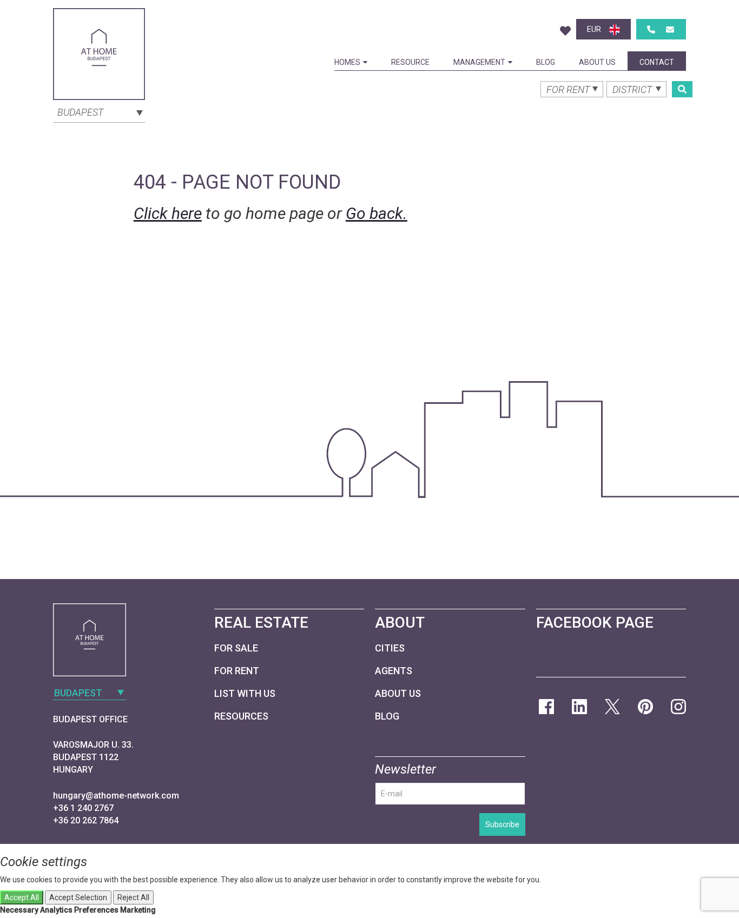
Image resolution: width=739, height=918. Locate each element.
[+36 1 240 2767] (651, 29)
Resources (241, 716)
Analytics (56, 910)
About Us (597, 62)
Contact (656, 62)
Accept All (21, 897)
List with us (244, 693)
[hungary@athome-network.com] (670, 29)
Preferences (96, 910)
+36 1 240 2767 (83, 808)
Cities (390, 648)
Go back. (376, 213)
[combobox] (99, 111)
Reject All (133, 897)
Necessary (19, 910)
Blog (545, 62)
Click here (168, 213)
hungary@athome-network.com (116, 795)
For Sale (236, 648)
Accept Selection (78, 897)
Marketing (138, 910)
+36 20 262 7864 (85, 820)
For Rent (236, 670)
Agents (393, 670)
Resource (410, 62)
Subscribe (502, 824)
